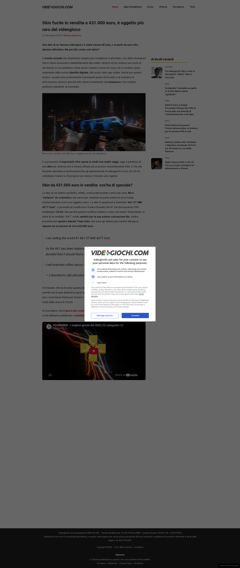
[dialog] (120, 284)
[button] (120, 283)
